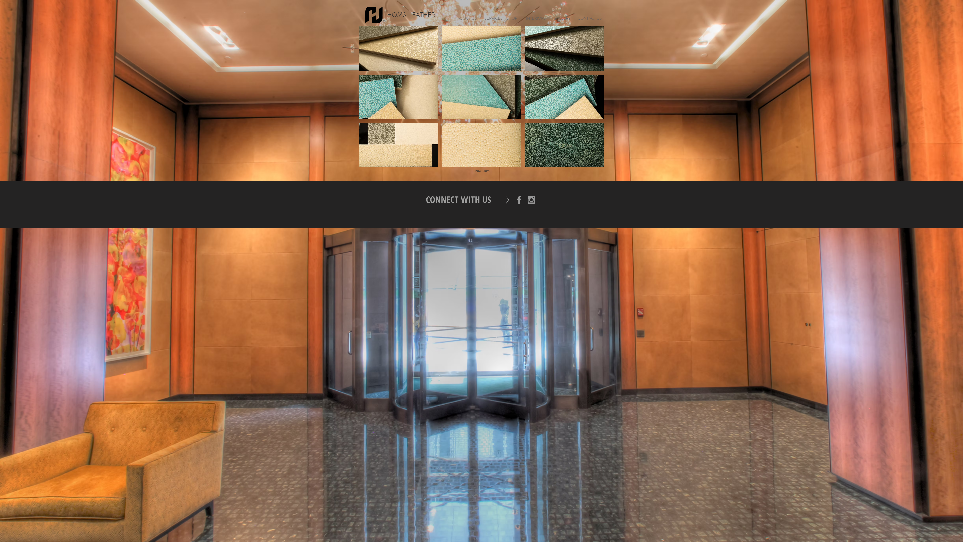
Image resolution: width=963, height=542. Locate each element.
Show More (482, 171)
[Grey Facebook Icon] (519, 199)
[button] (398, 48)
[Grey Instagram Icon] (531, 199)
